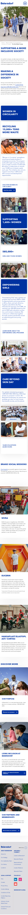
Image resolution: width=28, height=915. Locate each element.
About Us (3, 854)
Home (3, 42)
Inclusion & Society (6, 44)
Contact (3, 882)
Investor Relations (18, 867)
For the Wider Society (17, 44)
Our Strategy (4, 857)
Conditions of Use (5, 892)
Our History (4, 864)
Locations (3, 867)
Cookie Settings (5, 889)
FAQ (2, 878)
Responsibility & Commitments (13, 42)
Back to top (21, 847)
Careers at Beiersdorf (19, 855)
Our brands (4, 469)
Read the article (8, 190)
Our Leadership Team (6, 861)
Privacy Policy (4, 885)
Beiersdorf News (18, 871)
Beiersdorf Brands (18, 859)
